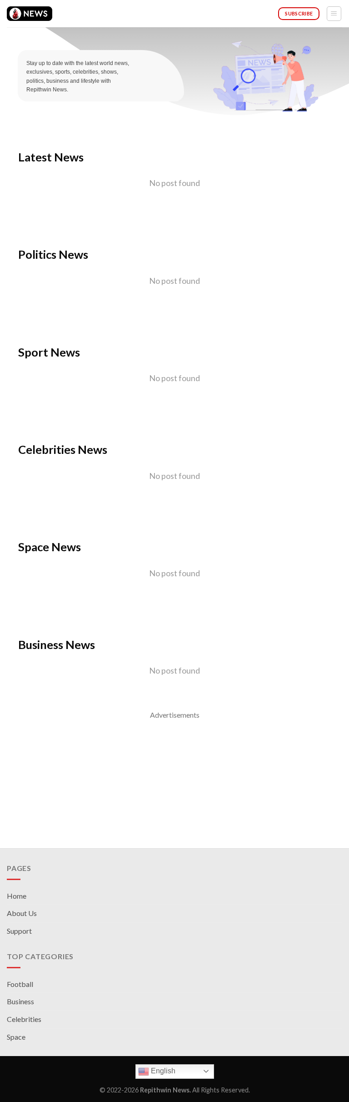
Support (19, 930)
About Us (22, 913)
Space (16, 1036)
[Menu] (334, 13)
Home (16, 895)
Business (20, 1001)
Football (20, 984)
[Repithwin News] (29, 13)
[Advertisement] (174, 784)
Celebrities (24, 1019)
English (162, 1071)
